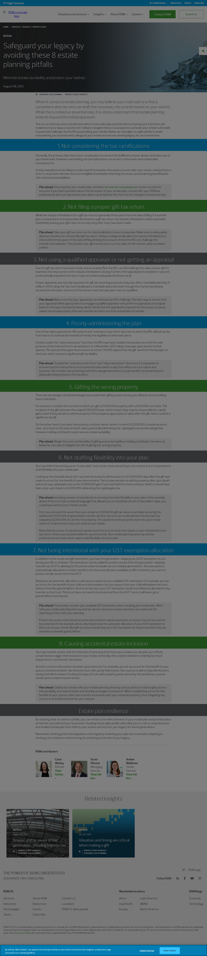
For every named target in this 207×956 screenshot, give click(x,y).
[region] (103, 950)
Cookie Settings (147, 950)
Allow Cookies (169, 950)
